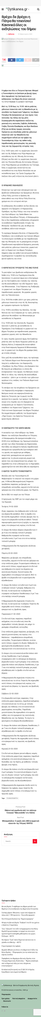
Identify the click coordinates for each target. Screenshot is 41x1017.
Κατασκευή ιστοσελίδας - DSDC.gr (17, 990)
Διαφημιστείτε (32, 998)
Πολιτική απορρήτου (18, 998)
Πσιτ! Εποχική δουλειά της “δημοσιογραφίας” (18, 919)
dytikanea (11, 34)
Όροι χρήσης (6, 998)
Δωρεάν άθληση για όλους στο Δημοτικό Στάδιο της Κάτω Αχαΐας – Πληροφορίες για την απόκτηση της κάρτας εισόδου (20, 952)
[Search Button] (35, 841)
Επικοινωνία (7, 1001)
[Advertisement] (20, 2)
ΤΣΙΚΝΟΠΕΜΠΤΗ (12, 798)
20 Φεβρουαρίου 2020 (25, 34)
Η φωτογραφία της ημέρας (11, 946)
